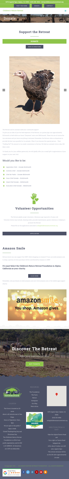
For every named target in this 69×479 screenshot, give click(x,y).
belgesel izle (56, 443)
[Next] (65, 90)
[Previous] (4, 90)
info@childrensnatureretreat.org (52, 2)
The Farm (34, 395)
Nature (34, 398)
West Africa (34, 406)
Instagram (34, 400)
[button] (56, 394)
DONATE (34, 41)
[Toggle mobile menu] (65, 11)
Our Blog (34, 403)
